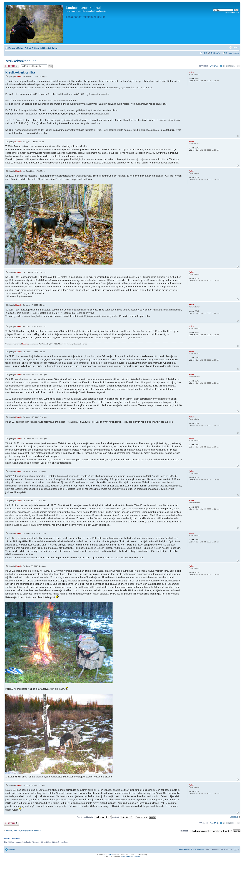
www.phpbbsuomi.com (130, 856)
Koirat (20, 48)
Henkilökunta (183, 849)
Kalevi (18, 76)
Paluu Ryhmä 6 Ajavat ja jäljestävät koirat (23, 830)
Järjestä (116, 817)
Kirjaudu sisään (232, 53)
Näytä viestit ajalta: (85, 817)
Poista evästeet (197, 849)
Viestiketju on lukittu (9, 66)
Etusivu (12, 48)
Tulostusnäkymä (231, 47)
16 (238, 66)
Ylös (238, 136)
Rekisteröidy (216, 53)
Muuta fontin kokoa (236, 47)
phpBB (110, 854)
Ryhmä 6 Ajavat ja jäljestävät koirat (41, 48)
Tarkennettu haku (231, 13)
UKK (205, 53)
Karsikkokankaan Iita (20, 61)
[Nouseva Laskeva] (145, 817)
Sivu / (214, 66)
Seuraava (234, 817)
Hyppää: (184, 831)
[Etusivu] (35, 23)
